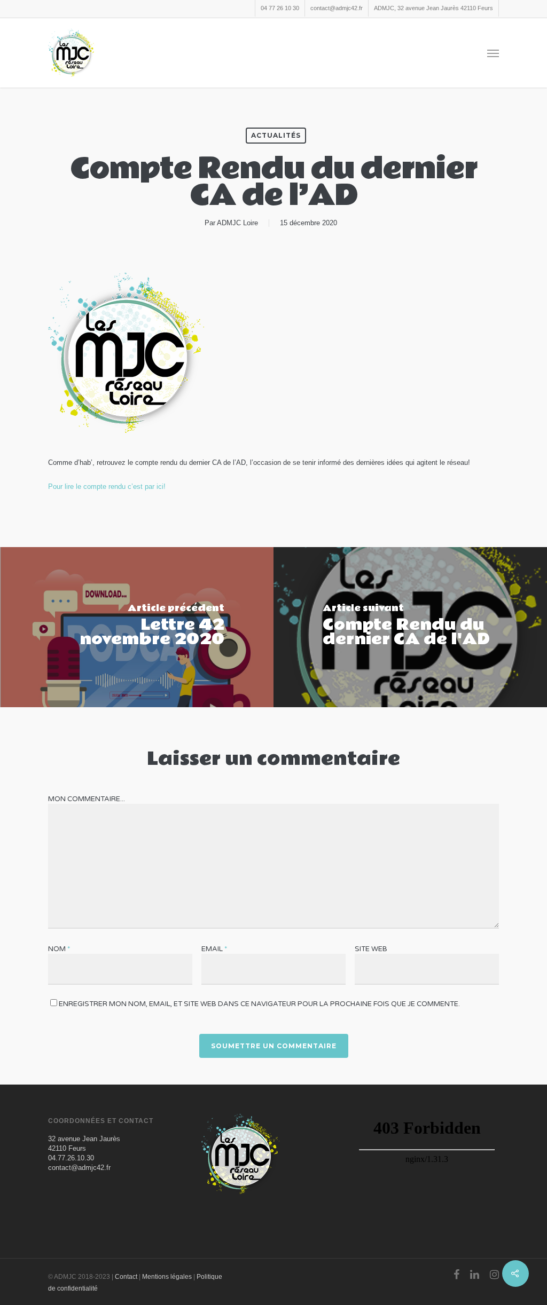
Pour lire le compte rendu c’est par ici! (107, 487)
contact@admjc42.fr (336, 8)
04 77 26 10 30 (280, 8)
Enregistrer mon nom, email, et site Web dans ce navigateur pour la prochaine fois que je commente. (259, 1004)
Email (214, 949)
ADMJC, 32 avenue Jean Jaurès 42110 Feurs (433, 8)
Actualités (276, 135)
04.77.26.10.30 (71, 1158)
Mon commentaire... (86, 799)
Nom (59, 949)
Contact (126, 1276)
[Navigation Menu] (493, 53)
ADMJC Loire (237, 223)
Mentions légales (167, 1276)
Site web (371, 949)
